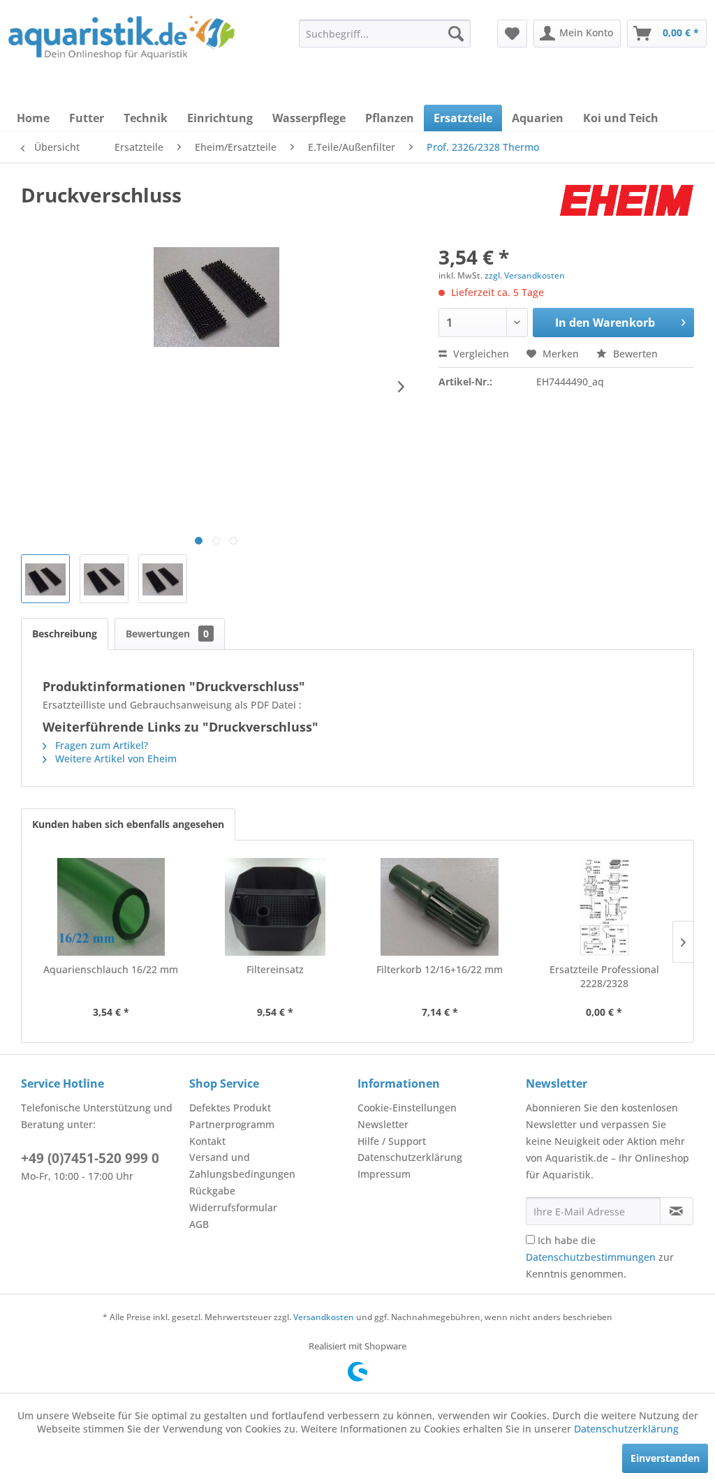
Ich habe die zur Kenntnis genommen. (600, 1257)
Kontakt (207, 1141)
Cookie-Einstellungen (407, 1107)
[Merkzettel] (512, 33)
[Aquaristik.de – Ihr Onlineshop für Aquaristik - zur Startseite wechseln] (121, 44)
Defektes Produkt (230, 1107)
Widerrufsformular (233, 1207)
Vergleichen (479, 353)
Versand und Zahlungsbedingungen (242, 1165)
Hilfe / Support (392, 1141)
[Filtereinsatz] (276, 907)
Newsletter (383, 1124)
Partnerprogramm (231, 1124)
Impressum (384, 1174)
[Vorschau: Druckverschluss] (45, 578)
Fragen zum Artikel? (100, 745)
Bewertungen (167, 633)
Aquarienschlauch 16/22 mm (110, 969)
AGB (199, 1224)
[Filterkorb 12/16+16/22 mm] (440, 907)
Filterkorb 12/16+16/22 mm (439, 969)
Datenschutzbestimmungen (591, 1257)
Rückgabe (212, 1190)
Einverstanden (665, 1458)
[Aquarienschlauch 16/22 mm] (111, 907)
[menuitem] (385, 33)
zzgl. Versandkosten (525, 275)
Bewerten (634, 353)
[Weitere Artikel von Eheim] (626, 208)
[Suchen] (456, 33)
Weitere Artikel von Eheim (114, 758)
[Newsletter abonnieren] (676, 1211)
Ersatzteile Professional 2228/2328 (604, 976)
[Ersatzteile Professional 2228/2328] (605, 907)
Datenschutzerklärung (410, 1157)
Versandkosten (323, 1317)
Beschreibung (64, 633)
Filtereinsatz (275, 969)
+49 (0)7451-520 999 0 (90, 1158)
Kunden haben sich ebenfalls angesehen (128, 824)
